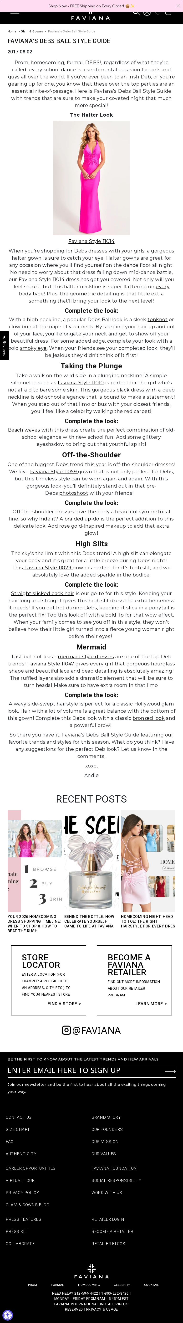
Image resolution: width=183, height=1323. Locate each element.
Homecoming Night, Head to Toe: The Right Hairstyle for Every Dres (148, 921)
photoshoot (73, 493)
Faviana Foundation (114, 1168)
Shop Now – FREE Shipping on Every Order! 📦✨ (92, 6)
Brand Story (106, 1117)
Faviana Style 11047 (51, 664)
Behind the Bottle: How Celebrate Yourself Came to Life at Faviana (89, 921)
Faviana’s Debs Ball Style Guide (71, 31)
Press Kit (16, 1231)
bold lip (114, 615)
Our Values (104, 1153)
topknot (157, 319)
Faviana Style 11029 (47, 568)
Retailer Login (108, 1219)
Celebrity (122, 1285)
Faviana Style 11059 (54, 471)
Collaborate (20, 1243)
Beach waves (24, 430)
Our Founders (107, 1129)
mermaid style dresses (86, 656)
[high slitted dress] (72, 568)
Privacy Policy (22, 1192)
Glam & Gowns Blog (27, 1204)
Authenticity (21, 1153)
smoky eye (33, 348)
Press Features (23, 1219)
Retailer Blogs (108, 1243)
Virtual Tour (20, 1180)
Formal (57, 1285)
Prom (32, 1285)
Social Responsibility (117, 1180)
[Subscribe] (170, 1071)
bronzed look (149, 718)
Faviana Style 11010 (81, 383)
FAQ (10, 1141)
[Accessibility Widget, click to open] (7, 1315)
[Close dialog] (178, 6)
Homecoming (89, 1285)
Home (12, 31)
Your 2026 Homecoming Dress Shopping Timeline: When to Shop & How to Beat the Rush (34, 923)
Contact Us (19, 1117)
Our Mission (105, 1141)
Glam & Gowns (32, 31)
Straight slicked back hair (42, 593)
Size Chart (18, 1129)
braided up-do (82, 519)
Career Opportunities (31, 1168)
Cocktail (151, 1285)
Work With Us (107, 1192)
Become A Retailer (112, 1231)
